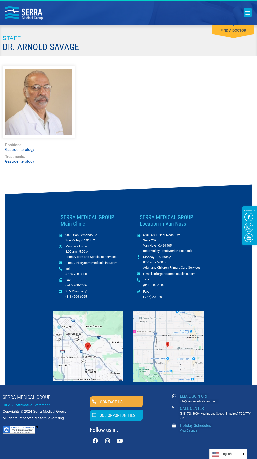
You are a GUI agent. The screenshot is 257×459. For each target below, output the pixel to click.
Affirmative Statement (33, 405)
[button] (248, 12)
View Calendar (189, 430)
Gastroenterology (19, 149)
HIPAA (8, 405)
